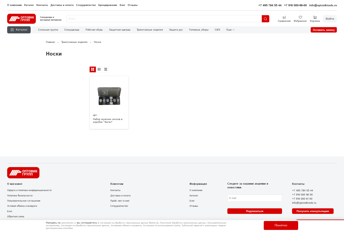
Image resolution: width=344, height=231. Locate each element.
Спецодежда (71, 30)
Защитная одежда (119, 30)
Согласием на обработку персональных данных (85, 225)
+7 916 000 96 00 (302, 195)
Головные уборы (199, 30)
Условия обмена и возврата (22, 206)
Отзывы (133, 5)
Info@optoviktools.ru (323, 5)
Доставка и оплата (62, 5)
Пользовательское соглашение (23, 200)
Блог (122, 5)
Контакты (42, 5)
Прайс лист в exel (119, 200)
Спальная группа (48, 30)
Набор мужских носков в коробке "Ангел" (107, 120)
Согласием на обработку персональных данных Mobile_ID (129, 222)
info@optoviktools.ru (304, 203)
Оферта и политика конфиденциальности (29, 190)
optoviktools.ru (68, 222)
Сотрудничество (86, 5)
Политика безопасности (19, 195)
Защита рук (176, 30)
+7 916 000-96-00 (295, 5)
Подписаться (254, 211)
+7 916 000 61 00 (302, 199)
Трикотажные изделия (150, 30)
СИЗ (217, 30)
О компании (14, 5)
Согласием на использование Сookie (161, 225)
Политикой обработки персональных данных (183, 222)
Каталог (29, 5)
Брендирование (107, 5)
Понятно (281, 225)
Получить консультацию (313, 211)
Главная (50, 42)
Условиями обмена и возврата (126, 225)
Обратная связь (15, 216)
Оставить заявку (324, 29)
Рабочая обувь (94, 30)
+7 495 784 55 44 (269, 5)
